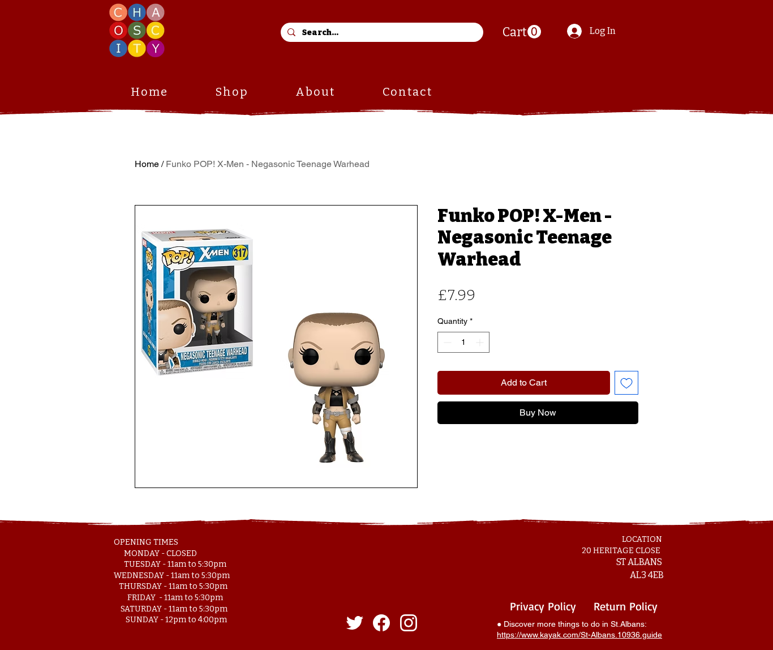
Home (147, 164)
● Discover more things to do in (554, 623)
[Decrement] (446, 342)
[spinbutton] (463, 342)
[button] (522, 32)
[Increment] (481, 342)
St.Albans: (629, 623)
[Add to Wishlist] (626, 383)
